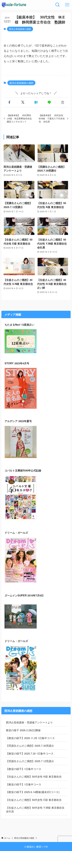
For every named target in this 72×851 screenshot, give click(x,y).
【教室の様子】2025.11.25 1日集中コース (30, 738)
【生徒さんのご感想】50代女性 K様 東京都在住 (34, 776)
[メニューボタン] (67, 5)
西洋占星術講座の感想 (20, 28)
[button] (9, 102)
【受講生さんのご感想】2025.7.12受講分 (30, 761)
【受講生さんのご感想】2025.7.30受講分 (30, 745)
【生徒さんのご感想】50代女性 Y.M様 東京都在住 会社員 (35, 809)
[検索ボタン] (57, 5)
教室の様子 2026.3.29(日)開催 (23, 730)
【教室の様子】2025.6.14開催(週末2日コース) (32, 792)
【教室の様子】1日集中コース (23, 769)
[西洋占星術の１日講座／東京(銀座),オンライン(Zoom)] (13, 5)
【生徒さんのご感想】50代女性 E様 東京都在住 (34, 800)
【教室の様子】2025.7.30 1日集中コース (29, 753)
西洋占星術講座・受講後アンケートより (29, 722)
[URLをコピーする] (62, 102)
